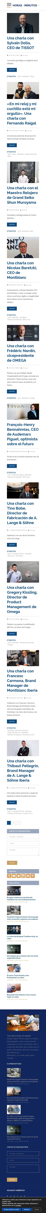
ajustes (18, 1205)
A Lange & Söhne (18, 554)
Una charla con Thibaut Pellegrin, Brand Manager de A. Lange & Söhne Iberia (23, 770)
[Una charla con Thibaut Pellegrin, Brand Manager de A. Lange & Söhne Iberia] (23, 748)
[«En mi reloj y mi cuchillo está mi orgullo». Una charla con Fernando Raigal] (23, 90)
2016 (9, 642)
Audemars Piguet (14, 451)
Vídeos (21, 130)
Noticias (12, 55)
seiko (9, 156)
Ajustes (37, 1209)
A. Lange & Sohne (15, 530)
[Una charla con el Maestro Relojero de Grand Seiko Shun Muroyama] (23, 172)
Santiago (25, 55)
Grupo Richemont (13, 732)
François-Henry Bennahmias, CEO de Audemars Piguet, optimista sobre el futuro (23, 434)
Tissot (17, 55)
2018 (19, 231)
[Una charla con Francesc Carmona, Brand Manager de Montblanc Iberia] (23, 658)
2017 (19, 398)
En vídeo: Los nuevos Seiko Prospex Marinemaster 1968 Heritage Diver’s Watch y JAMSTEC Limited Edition (21, 1118)
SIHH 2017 (26, 477)
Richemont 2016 (28, 735)
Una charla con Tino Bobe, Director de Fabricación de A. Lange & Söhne (22, 513)
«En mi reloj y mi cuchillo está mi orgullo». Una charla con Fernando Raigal (21, 113)
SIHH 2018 (26, 319)
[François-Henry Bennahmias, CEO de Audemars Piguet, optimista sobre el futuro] (23, 412)
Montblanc (13, 285)
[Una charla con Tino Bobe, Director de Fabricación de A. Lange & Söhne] (23, 490)
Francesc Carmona (21, 730)
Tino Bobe (19, 556)
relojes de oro (28, 813)
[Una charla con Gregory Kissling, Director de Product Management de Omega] (23, 572)
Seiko (17, 130)
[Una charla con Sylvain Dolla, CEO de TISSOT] (23, 23)
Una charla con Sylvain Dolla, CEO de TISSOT (20, 43)
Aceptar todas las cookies (11, 1209)
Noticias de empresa (14, 319)
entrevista (25, 76)
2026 (19, 76)
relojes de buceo (31, 154)
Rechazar (26, 1209)
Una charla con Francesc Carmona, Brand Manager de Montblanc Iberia (22, 681)
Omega (17, 368)
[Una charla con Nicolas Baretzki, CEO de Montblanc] (23, 247)
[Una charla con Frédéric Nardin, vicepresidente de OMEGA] (23, 333)
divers (14, 154)
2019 (9, 154)
